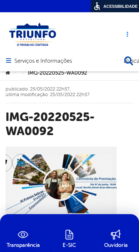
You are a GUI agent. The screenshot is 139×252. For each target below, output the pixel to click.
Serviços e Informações (43, 61)
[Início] (8, 73)
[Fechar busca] (128, 60)
